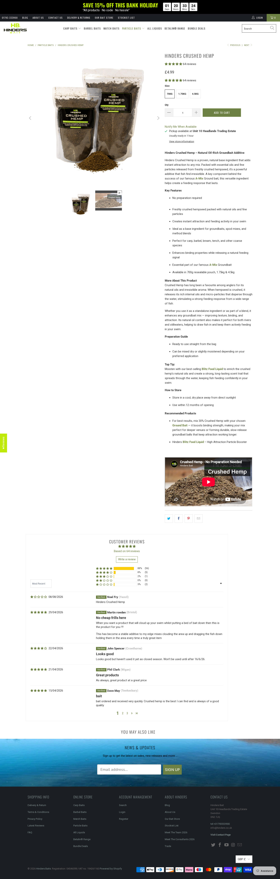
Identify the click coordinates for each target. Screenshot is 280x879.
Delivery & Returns (78, 17)
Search (123, 805)
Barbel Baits (92, 28)
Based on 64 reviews (127, 551)
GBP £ (242, 859)
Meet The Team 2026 (176, 832)
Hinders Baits (43, 868)
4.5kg (195, 93)
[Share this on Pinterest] (189, 518)
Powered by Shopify (111, 868)
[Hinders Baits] (15, 28)
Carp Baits (70, 28)
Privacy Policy (35, 818)
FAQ (30, 832)
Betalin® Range (175, 28)
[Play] (94, 118)
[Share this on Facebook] (179, 518)
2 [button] (122, 713)
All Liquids (154, 28)
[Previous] (30, 118)
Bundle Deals (196, 28)
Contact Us (55, 17)
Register (123, 818)
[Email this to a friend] (198, 518)
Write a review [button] (127, 559)
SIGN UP (172, 769)
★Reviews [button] (3, 443)
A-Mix (199, 178)
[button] (173, 64)
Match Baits (111, 28)
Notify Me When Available (181, 126)
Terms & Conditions (38, 812)
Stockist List (126, 17)
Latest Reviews (36, 825)
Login (122, 812)
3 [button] (127, 713)
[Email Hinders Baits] (240, 845)
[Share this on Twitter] (169, 518)
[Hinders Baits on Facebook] (220, 845)
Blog (25, 17)
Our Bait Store (104, 17)
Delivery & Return (37, 805)
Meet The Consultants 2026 (179, 839)
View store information (181, 141)
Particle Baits (132, 28)
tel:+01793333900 (220, 823)
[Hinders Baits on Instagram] (233, 845)
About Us (38, 17)
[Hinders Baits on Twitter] (213, 845)
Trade (168, 846)
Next (247, 45)
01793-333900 (10, 17)
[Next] (158, 118)
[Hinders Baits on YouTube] (226, 845)
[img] (38, 597)
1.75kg (182, 93)
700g (170, 93)
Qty (167, 104)
